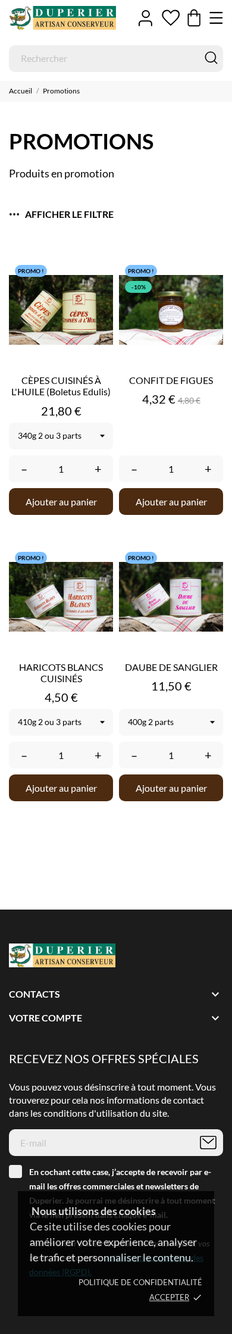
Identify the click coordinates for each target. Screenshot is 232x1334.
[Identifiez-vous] (145, 18)
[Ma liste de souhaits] (170, 17)
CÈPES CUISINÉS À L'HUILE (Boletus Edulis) (61, 385)
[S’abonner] (208, 1142)
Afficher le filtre (69, 214)
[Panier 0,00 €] (193, 18)
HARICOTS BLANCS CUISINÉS (61, 672)
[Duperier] (62, 18)
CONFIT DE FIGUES (171, 380)
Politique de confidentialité (140, 1282)
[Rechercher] (211, 58)
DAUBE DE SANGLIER (171, 667)
